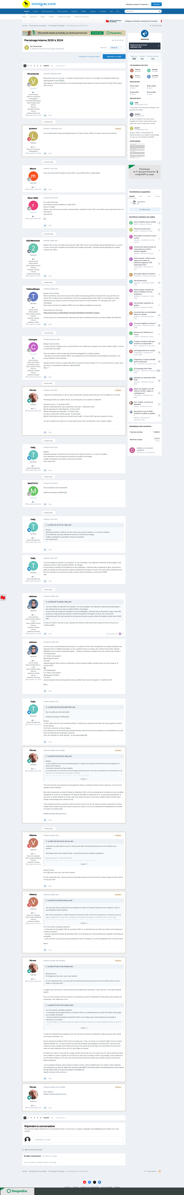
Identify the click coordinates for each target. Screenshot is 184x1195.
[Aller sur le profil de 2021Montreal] (33, 248)
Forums (26, 11)
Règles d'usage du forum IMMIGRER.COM (138, 46)
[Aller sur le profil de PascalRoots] (131, 275)
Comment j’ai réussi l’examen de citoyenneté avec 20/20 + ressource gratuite (145, 249)
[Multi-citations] (45, 115)
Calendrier (33, 17)
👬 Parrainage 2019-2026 (143, 368)
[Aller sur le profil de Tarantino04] (131, 390)
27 (34, 466)
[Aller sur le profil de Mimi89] (149, 70)
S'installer (103, 11)
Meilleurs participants (82, 17)
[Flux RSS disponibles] (159, 1171)
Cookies (117, 1187)
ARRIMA (83, 11)
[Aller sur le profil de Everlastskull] (131, 259)
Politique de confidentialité (90, 1187)
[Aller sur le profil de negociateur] (134, 202)
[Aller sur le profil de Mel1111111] (33, 491)
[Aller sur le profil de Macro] (33, 176)
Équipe (51, 17)
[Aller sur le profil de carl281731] (132, 450)
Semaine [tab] (132, 196)
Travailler (74, 11)
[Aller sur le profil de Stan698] (149, 76)
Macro (33, 169)
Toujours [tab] (157, 196)
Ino (135, 364)
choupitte (137, 240)
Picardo (136, 307)
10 (34, 307)
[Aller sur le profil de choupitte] (131, 237)
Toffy (32, 447)
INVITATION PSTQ (140, 281)
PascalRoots (138, 276)
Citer (50, 115)
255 (34, 147)
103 (34, 854)
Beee (135, 346)
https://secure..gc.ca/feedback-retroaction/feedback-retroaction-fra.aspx (72, 313)
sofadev (136, 253)
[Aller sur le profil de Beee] (131, 342)
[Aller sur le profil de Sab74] (131, 223)
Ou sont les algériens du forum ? (145, 323)
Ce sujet (151, 11)
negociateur (141, 202)
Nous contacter (106, 1187)
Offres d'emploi (62, 11)
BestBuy (136, 417)
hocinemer (137, 325)
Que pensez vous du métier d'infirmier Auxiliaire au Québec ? (144, 413)
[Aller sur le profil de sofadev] (131, 248)
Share (104, 47)
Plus (117, 11)
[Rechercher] (159, 11)
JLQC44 (136, 336)
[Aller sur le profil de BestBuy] (131, 412)
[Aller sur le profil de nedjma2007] (131, 351)
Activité (35, 11)
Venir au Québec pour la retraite (145, 222)
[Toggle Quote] (47, 525)
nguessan (137, 283)
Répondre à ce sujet (114, 56)
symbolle (137, 316)
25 (34, 615)
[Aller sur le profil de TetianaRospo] (33, 296)
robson (136, 231)
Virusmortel (37, 46)
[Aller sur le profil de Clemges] (33, 347)
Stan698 (155, 76)
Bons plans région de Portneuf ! (144, 274)
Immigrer (93, 11)
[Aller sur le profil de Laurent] (131, 403)
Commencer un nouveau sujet (89, 56)
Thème (75, 1187)
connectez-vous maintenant (92, 1129)
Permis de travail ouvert (142, 229)
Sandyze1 (137, 296)
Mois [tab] (140, 196)
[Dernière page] (51, 65)
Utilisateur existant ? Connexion (137, 4)
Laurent (136, 406)
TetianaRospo (33, 289)
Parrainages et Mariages (55, 49)
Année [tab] (149, 196)
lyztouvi (33, 128)
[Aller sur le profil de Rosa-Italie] (33, 205)
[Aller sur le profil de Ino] (131, 360)
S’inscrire (156, 4)
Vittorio (33, 835)
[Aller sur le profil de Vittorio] (33, 843)
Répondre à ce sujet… (43, 1140)
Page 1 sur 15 (60, 66)
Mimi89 (154, 69)
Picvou (33, 390)
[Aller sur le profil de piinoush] (131, 369)
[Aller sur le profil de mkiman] (33, 604)
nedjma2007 (138, 352)
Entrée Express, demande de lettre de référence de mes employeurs (144, 292)
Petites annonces (47, 11)
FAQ (111, 11)
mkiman (33, 596)
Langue (67, 1187)
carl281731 (140, 450)
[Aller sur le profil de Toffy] (33, 455)
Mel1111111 (33, 483)
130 (34, 408)
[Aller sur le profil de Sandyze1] (131, 290)
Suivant (46, 66)
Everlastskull (138, 267)
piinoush (136, 371)
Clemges (33, 339)
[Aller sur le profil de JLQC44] (131, 333)
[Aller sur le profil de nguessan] (131, 281)
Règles (43, 17)
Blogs (24, 17)
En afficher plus (144, 209)
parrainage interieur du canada (144, 350)
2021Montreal (33, 241)
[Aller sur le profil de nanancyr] (131, 378)
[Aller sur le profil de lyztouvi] (33, 136)
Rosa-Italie (33, 198)
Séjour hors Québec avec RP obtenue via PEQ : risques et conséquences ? (144, 391)
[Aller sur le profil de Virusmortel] (26, 47)
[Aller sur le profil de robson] (131, 230)
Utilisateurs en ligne (64, 17)
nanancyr (137, 382)
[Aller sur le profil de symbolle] (131, 313)
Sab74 (136, 224)
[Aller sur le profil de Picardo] (131, 304)
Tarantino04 (138, 395)
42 (34, 187)
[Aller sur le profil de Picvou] (33, 397)
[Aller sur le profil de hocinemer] (131, 324)
